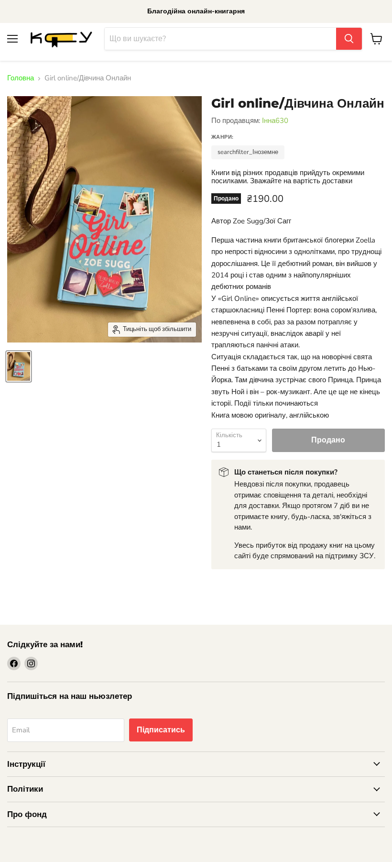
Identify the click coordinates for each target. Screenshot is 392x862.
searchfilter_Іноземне (248, 152)
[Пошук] (349, 39)
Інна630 (275, 120)
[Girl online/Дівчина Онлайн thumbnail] (18, 366)
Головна (20, 78)
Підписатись (161, 730)
